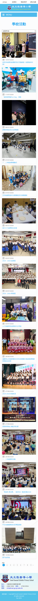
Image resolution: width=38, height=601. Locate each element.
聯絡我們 (24, 2)
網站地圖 (33, 2)
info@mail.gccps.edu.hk (15, 588)
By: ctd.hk (19, 598)
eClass (5, 2)
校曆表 (14, 2)
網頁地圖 (4, 594)
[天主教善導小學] (19, 7)
